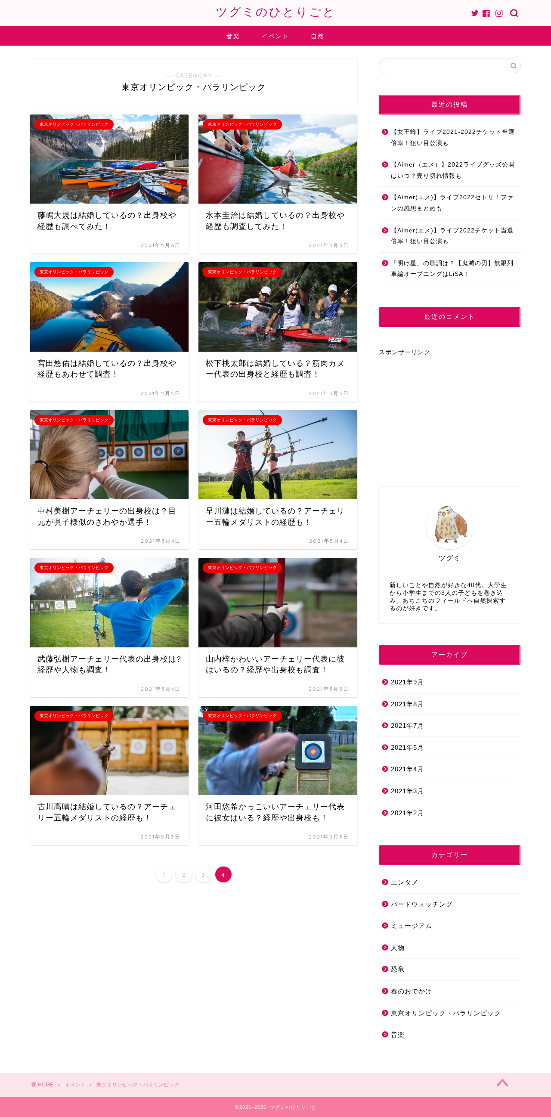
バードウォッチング (422, 904)
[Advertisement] (443, 410)
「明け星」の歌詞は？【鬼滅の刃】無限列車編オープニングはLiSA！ (452, 269)
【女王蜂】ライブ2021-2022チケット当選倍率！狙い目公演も (453, 137)
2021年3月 (407, 791)
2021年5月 (407, 747)
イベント (275, 36)
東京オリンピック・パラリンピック (446, 1013)
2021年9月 (407, 682)
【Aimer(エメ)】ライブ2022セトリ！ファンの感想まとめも (452, 203)
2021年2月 (407, 813)
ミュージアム (411, 925)
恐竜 (398, 969)
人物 (398, 947)
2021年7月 (407, 725)
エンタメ (404, 882)
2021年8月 (407, 704)
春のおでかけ (411, 991)
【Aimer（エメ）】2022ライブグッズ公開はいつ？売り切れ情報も (453, 170)
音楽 (233, 36)
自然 (318, 36)
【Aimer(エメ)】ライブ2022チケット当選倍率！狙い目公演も (452, 236)
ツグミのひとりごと (276, 11)
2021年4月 (407, 769)
